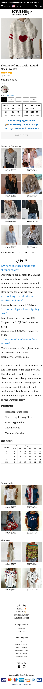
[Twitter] (26, 252)
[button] (6, 73)
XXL (33, 99)
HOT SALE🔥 (21, 609)
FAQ (21, 641)
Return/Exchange (21, 653)
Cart (40, 6)
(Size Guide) (9, 95)
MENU (7, 6)
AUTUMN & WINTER (21, 618)
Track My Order (21, 656)
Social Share (7, 252)
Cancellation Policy (21, 650)
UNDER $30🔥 (21, 612)
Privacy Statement (16, 684)
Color (3, 83)
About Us (21, 628)
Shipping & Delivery (21, 644)
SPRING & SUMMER (21, 615)
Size (7, 95)
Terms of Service (26, 684)
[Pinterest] (32, 252)
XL (25, 99)
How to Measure (21, 647)
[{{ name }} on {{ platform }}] (19, 667)
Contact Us (21, 631)
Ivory (5, 87)
